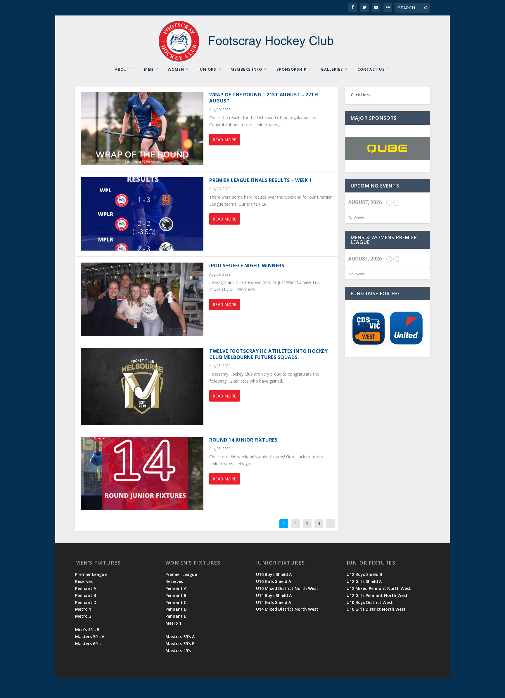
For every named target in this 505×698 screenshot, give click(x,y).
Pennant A (85, 588)
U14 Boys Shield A (274, 595)
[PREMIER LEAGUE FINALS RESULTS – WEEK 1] (142, 214)
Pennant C (175, 602)
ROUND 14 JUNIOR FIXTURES (243, 440)
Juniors (207, 69)
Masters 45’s (178, 650)
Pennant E (175, 616)
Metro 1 (83, 609)
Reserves (84, 581)
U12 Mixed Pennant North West (379, 588)
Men (148, 69)
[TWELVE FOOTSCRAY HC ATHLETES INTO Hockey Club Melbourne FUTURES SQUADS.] (142, 386)
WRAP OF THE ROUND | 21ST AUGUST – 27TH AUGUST (263, 97)
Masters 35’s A (180, 636)
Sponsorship (291, 69)
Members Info (246, 69)
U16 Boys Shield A (274, 574)
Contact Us (371, 69)
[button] (413, 148)
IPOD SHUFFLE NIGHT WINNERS (246, 265)
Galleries (332, 69)
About (122, 69)
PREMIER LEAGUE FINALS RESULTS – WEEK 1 (260, 180)
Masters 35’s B (180, 643)
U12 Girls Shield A (364, 581)
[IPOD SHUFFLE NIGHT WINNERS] (142, 299)
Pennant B (85, 595)
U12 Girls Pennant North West (377, 595)
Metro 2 (83, 616)
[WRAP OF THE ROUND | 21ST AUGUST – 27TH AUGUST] (142, 128)
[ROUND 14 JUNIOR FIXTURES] (142, 474)
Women (176, 69)
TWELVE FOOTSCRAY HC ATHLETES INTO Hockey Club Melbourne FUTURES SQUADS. (268, 354)
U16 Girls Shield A (273, 581)
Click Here (361, 95)
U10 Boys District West (370, 602)
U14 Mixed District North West (287, 609)
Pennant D (85, 602)
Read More (224, 140)
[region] (387, 148)
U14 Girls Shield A (273, 602)
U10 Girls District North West (376, 609)
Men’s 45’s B (87, 629)
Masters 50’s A (89, 636)
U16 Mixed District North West (287, 588)
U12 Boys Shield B (364, 574)
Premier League (91, 574)
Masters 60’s (88, 643)
